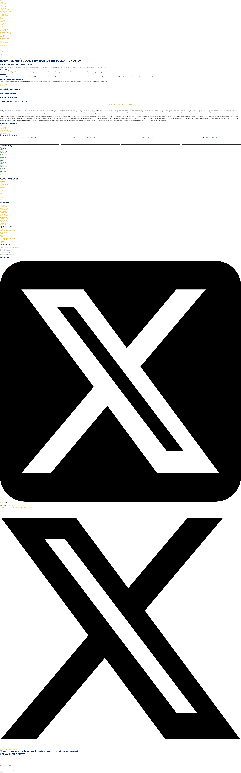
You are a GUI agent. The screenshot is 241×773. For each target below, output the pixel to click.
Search (1, 49)
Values (1, 190)
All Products (3, 214)
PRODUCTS (3, 3)
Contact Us (3, 235)
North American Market (6, 9)
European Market (4, 6)
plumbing (104, 112)
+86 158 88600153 (8, 93)
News (1, 229)
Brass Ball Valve (4, 208)
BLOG (1, 18)
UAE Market (3, 12)
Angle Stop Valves (4, 205)
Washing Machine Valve (26, 58)
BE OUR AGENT (4, 20)
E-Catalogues (3, 14)
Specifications (112, 104)
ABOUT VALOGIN (4, 15)
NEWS (1, 17)
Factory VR (3, 233)
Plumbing (18, 58)
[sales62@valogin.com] (0, 87)
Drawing (124, 104)
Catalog (130, 104)
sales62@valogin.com (10, 89)
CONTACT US (3, 23)
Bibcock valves (3, 206)
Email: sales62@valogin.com (7, 254)
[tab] (3, 54)
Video (118, 104)
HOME (1, 2)
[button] (120, 47)
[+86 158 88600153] (0, 91)
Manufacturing (4, 184)
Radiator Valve (3, 212)
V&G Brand (3, 5)
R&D (1, 188)
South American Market (6, 11)
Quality (2, 182)
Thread (63, 118)
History (2, 185)
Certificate (2, 187)
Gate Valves (3, 211)
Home (1, 58)
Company (2, 181)
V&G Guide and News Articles (7, 230)
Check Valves (3, 209)
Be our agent (3, 232)
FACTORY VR (3, 21)
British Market (3, 8)
